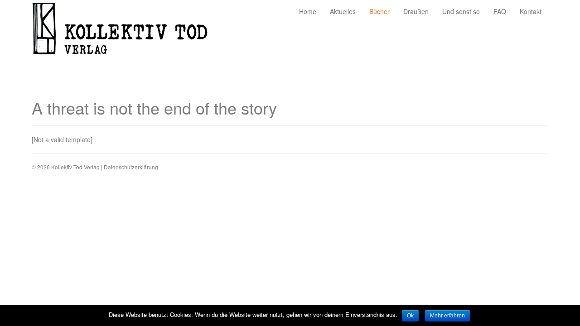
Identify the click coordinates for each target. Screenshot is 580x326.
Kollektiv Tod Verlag (127, 31)
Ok (410, 315)
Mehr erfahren (447, 315)
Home (307, 11)
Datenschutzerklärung (131, 167)
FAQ (499, 11)
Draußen (416, 11)
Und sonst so (461, 11)
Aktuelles (343, 11)
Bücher (379, 11)
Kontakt (530, 11)
